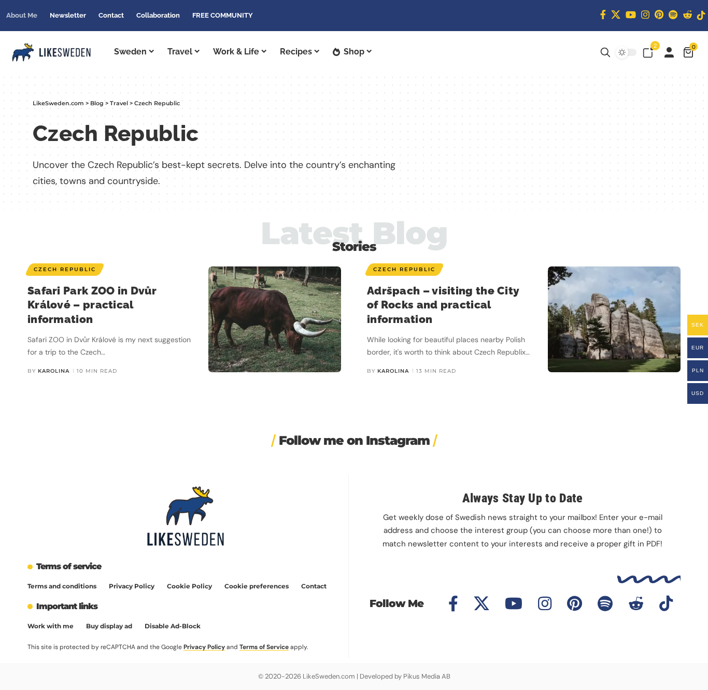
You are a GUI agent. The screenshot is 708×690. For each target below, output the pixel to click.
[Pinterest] (659, 15)
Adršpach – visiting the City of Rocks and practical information (443, 305)
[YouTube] (631, 15)
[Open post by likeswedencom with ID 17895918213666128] (487, 522)
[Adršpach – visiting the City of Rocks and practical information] (614, 319)
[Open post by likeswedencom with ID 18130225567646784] (663, 522)
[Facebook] (603, 15)
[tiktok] (701, 15)
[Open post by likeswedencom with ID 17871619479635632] (575, 522)
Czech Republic (65, 269)
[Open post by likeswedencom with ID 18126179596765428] (44, 522)
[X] (615, 15)
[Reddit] (687, 15)
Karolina (53, 371)
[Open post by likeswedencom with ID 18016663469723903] (221, 522)
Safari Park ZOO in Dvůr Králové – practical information (92, 305)
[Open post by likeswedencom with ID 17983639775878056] (398, 522)
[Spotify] (673, 15)
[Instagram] (645, 15)
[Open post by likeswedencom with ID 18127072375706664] (309, 522)
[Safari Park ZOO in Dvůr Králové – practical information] (274, 319)
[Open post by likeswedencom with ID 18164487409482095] (133, 522)
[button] (605, 52)
